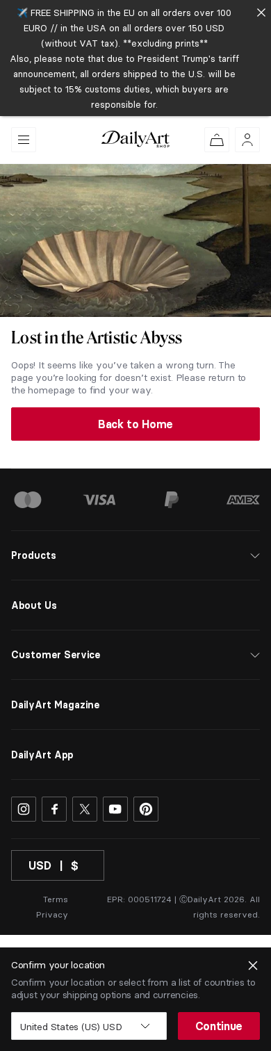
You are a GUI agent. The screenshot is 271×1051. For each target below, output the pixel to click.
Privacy (52, 914)
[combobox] (89, 1026)
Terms (55, 899)
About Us (34, 605)
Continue (219, 1026)
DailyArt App (42, 755)
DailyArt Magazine (55, 705)
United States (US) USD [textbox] (71, 1026)
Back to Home (135, 424)
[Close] (261, 12)
